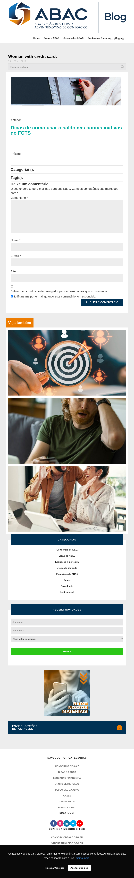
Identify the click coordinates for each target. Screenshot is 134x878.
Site (13, 271)
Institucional (67, 592)
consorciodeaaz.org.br (67, 837)
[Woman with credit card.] (66, 91)
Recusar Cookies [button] (54, 868)
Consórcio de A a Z (67, 549)
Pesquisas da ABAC (67, 574)
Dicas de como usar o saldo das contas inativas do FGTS (66, 130)
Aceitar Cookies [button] (79, 868)
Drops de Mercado (67, 568)
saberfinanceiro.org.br (67, 843)
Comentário (19, 197)
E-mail (16, 255)
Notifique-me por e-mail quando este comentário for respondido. (54, 296)
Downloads (67, 586)
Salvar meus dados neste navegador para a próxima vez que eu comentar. (59, 291)
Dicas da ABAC (67, 555)
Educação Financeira (67, 562)
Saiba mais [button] (82, 858)
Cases (67, 580)
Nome (15, 240)
